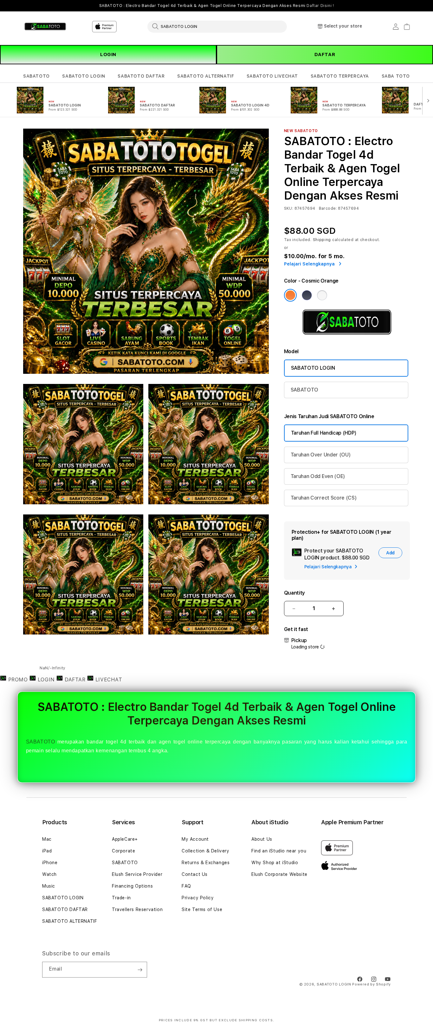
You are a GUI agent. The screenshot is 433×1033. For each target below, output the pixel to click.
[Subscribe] (140, 970)
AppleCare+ (125, 839)
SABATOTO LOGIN (83, 76)
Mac (47, 839)
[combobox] (217, 26)
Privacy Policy (198, 897)
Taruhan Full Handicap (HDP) (324, 433)
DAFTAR (324, 54)
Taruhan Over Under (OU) (321, 455)
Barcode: (328, 208)
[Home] (45, 26)
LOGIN (108, 54)
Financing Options (132, 886)
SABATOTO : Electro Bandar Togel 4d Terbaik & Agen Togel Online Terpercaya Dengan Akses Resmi (216, 5)
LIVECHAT (108, 680)
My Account (195, 839)
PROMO (17, 680)
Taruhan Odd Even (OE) (318, 476)
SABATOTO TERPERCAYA (340, 76)
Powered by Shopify (371, 984)
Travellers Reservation (137, 909)
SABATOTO (36, 76)
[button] (36, 76)
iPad (47, 850)
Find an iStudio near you (278, 850)
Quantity (294, 593)
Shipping (322, 240)
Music (48, 886)
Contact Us (195, 874)
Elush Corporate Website (279, 874)
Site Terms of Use (202, 909)
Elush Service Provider (137, 874)
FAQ (186, 886)
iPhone (50, 862)
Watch (49, 874)
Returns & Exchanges (205, 862)
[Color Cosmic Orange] (290, 295)
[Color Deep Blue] (307, 295)
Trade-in (121, 897)
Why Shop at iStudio (274, 862)
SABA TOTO (396, 76)
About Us (261, 839)
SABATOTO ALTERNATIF (205, 76)
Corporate (123, 850)
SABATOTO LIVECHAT (272, 76)
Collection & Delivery (205, 850)
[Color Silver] (322, 295)
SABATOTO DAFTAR (141, 76)
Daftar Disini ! (320, 5)
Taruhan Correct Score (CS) (324, 498)
